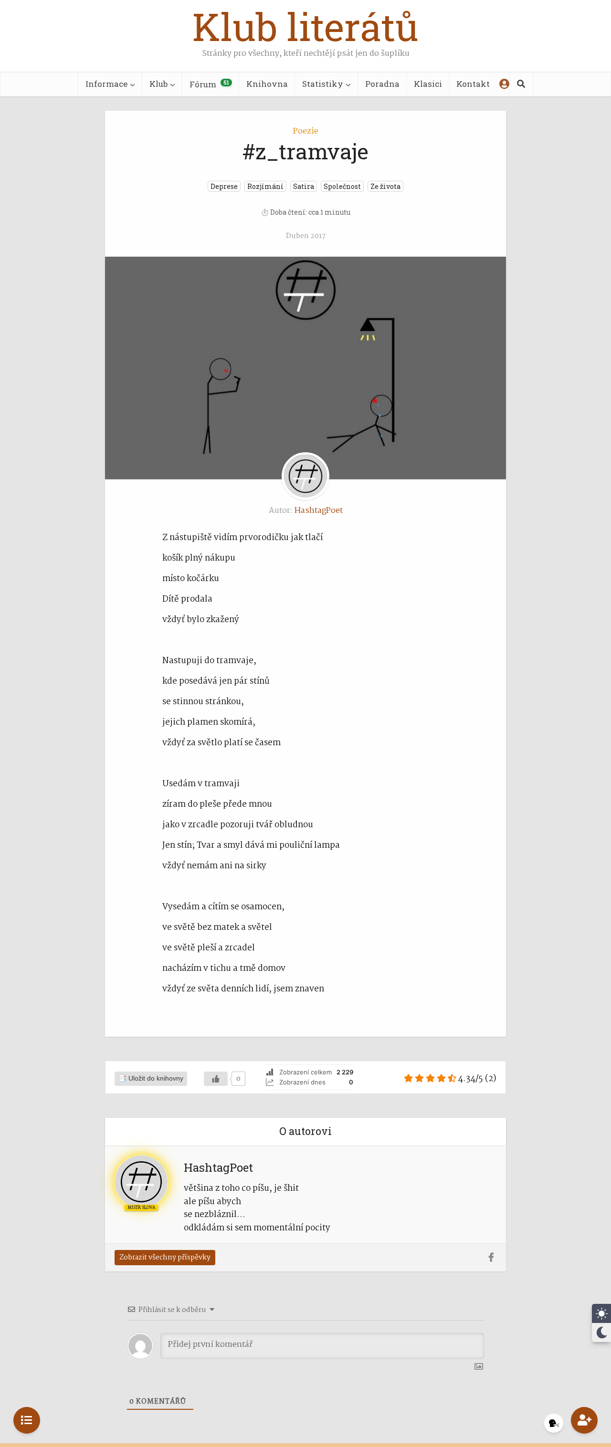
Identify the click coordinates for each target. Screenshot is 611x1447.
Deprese (224, 186)
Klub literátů (305, 26)
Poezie (305, 131)
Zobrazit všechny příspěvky (165, 1257)
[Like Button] (216, 1079)
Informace (106, 83)
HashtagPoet (319, 510)
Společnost (342, 186)
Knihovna (267, 83)
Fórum (209, 84)
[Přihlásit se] (504, 84)
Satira (303, 186)
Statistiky (322, 83)
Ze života (385, 186)
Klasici (428, 83)
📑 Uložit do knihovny (150, 1078)
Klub (158, 83)
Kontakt (473, 83)
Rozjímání (265, 186)
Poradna (382, 83)
